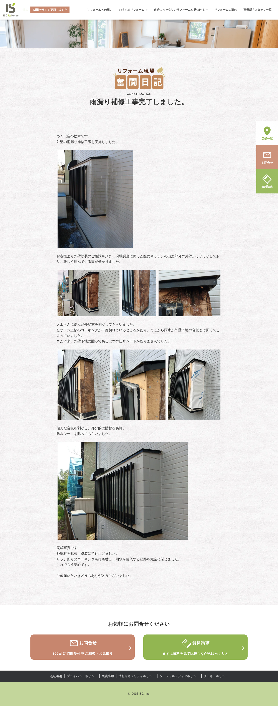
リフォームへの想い (100, 9)
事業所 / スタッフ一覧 (257, 9)
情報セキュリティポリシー (137, 676)
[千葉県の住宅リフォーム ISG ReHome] (11, 9)
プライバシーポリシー (82, 676)
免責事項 (108, 676)
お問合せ (267, 162)
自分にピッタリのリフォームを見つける (180, 9)
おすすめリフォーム (132, 9)
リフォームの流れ (225, 9)
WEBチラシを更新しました (50, 9)
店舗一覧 (267, 138)
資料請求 (267, 186)
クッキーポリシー (216, 676)
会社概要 (56, 676)
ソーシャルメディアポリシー (179, 676)
